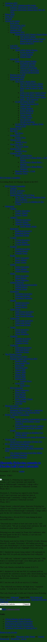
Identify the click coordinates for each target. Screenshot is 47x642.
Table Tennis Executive (24, 312)
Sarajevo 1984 (20, 361)
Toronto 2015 (15, 140)
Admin (21, 471)
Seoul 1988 (19, 365)
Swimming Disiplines (23, 298)
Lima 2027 (9, 16)
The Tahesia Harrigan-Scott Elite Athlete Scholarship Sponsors (26, 454)
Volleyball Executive (23, 347)
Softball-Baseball (17, 282)
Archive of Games (12, 21)
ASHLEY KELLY (27, 66)
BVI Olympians (16, 388)
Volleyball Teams (22, 352)
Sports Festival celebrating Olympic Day (26, 442)
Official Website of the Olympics (18, 619)
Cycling (13, 238)
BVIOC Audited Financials (16, 457)
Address (13, 188)
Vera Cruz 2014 (16, 144)
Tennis (12, 327)
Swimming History (22, 296)
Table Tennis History (23, 314)
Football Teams (21, 253)
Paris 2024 (14, 23)
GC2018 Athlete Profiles (25, 102)
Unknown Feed (12, 609)
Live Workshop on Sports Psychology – (31, 437)
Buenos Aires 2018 (17, 75)
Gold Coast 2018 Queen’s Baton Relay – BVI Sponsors (33, 98)
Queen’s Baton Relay (23, 155)
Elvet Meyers (20, 395)
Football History (21, 251)
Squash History (21, 305)
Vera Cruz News (21, 146)
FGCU (3, 600)
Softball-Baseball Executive (26, 285)
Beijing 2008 (20, 377)
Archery (13, 208)
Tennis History (21, 332)
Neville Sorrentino (27, 122)
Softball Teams (21, 289)
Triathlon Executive (23, 339)
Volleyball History (22, 350)
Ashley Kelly (25, 106)
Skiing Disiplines (22, 280)
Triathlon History (22, 341)
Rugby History (21, 260)
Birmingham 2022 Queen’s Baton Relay (31, 34)
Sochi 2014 (19, 383)
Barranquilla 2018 (17, 77)
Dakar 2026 (9, 14)
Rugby (12, 256)
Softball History (21, 287)
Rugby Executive (22, 258)
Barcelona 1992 (21, 368)
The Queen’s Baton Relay (25, 81)
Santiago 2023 (15, 30)
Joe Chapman (25, 120)
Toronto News (20, 142)
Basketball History (22, 233)
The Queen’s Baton (27, 37)
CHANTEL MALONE (29, 70)
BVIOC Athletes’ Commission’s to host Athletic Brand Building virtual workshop (30, 421)
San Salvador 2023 (17, 25)
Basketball (14, 229)
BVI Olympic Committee (10, 178)
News (12, 417)
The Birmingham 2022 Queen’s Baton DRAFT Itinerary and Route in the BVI (32, 41)
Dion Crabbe (20, 392)
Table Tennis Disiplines (24, 316)
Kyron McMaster (27, 52)
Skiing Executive (22, 276)
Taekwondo (14, 318)
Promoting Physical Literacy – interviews (26, 410)
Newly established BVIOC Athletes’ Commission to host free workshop (29, 427)
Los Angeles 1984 (22, 363)
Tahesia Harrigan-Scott (29, 104)
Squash (13, 300)
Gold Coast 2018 (17, 79)
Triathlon (13, 336)
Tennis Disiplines (22, 334)
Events (12, 430)
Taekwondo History (23, 323)
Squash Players (21, 307)
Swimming (14, 291)
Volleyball (14, 345)
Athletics (13, 217)
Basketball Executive (23, 231)
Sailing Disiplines (22, 271)
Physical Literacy (12, 406)
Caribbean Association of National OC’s (21, 628)
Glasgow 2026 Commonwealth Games (20, 5)
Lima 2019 (14, 59)
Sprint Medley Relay (28, 226)
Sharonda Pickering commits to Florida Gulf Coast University (20, 464)
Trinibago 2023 (16, 28)
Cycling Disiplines (22, 244)
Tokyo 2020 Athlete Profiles (26, 50)
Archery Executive (22, 211)
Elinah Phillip (25, 57)
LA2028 (8, 19)
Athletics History (21, 222)
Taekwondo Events (22, 325)
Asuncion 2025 (11, 3)
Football (13, 247)
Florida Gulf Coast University (18, 600)
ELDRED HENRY (28, 64)
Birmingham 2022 (17, 32)
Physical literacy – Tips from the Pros (24, 412)
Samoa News (20, 137)
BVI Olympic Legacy (18, 356)
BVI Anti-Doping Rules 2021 (22, 446)
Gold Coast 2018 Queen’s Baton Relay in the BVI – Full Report (33, 94)
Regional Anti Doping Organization (19, 626)
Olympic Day (10, 439)
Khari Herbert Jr (26, 113)
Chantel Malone (26, 55)
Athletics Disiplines (22, 224)
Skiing (12, 273)
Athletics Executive (22, 220)
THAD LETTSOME (28, 68)
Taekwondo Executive (24, 321)
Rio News (19, 133)
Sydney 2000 (20, 372)
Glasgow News (21, 173)
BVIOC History (16, 193)
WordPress (15, 639)
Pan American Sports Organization (18, 624)
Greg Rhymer (20, 401)
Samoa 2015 (15, 135)
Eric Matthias (20, 397)
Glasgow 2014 (16, 153)
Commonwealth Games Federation (19, 621)
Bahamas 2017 (16, 129)
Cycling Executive (22, 240)
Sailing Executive (22, 267)
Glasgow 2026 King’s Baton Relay (24, 7)
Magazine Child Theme (25, 637)
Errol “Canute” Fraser (23, 399)
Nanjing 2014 (15, 149)
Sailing (13, 265)
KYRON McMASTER (29, 72)
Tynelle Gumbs (26, 117)
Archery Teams (21, 215)
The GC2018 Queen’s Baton (31, 84)
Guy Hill (18, 404)
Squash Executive (22, 303)
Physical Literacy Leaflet (20, 408)
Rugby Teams (20, 262)
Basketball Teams (22, 235)
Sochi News (25, 386)
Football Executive (22, 249)
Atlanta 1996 (20, 370)
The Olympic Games (13, 354)
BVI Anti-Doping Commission (17, 444)
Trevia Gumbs (25, 115)
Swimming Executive (23, 294)
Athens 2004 (20, 374)
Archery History (21, 213)
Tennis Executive (22, 330)
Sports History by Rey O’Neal (22, 195)
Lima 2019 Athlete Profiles (25, 61)
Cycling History (21, 242)
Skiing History (21, 278)
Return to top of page (8, 632)
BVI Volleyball (36, 597)
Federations (9, 206)
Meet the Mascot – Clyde (25, 171)
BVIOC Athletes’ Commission (17, 415)
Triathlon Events (21, 343)
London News (25, 381)
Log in (23, 639)
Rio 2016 (13, 131)
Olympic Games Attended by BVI (23, 359)
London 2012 (20, 379)
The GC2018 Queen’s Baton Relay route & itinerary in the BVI (31, 88)
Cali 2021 (14, 46)
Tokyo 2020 (15, 48)
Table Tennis (15, 309)
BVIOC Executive (17, 191)
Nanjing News (21, 151)
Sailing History (21, 269)
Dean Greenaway (22, 390)
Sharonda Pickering (38, 600)
